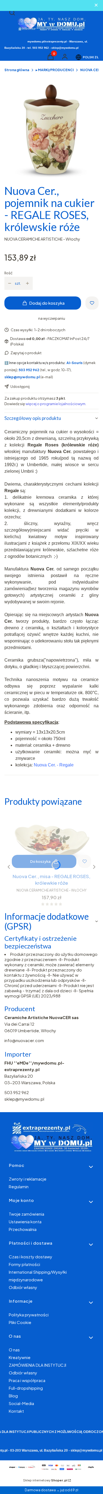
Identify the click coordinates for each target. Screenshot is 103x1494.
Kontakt (16, 1411)
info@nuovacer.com (24, 1040)
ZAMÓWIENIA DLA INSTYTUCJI (37, 1365)
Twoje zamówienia (26, 1213)
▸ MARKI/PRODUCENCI (55, 70)
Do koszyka (40, 861)
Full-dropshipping (26, 1388)
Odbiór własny (23, 1287)
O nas (14, 1349)
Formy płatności (24, 1264)
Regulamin (19, 1186)
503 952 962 (16, 1092)
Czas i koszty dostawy (30, 1256)
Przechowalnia (23, 1229)
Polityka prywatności (29, 1314)
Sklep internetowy (45, 1480)
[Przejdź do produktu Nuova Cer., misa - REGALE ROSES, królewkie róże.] (51, 841)
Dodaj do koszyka (47, 302)
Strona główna (16, 70)
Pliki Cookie (20, 1322)
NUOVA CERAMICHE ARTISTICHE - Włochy (42, 238)
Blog (13, 1395)
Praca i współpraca (27, 1380)
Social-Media (21, 1403)
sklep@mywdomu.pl (24, 1098)
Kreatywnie (19, 1357)
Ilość (8, 273)
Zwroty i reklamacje (27, 1178)
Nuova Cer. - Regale (54, 765)
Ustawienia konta (25, 1221)
